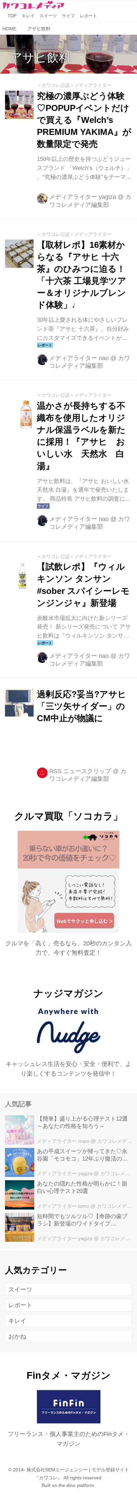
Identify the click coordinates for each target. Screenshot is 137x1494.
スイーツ (20, 1289)
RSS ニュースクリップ (80, 771)
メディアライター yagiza (82, 197)
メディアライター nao (79, 358)
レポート (20, 1305)
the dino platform (76, 1485)
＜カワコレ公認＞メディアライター (74, 85)
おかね (17, 1336)
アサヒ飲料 (40, 57)
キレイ (17, 1320)
